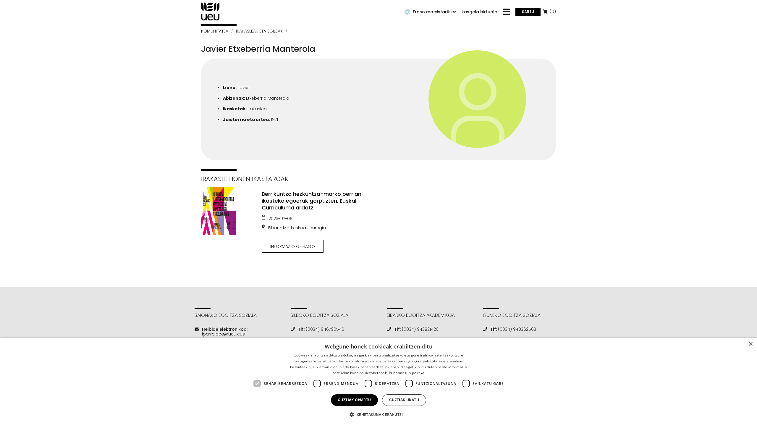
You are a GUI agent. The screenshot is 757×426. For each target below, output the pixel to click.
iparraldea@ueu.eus (223, 334)
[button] (378, 414)
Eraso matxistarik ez (434, 12)
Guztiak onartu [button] (354, 399)
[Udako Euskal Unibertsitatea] (210, 11)
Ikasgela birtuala (478, 12)
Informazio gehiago (292, 246)
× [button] (750, 344)
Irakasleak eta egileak (259, 31)
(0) (552, 11)
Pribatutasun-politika (407, 372)
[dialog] (378, 382)
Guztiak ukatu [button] (404, 399)
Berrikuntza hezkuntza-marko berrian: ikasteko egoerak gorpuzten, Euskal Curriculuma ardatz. (312, 200)
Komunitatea (214, 31)
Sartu (528, 11)
